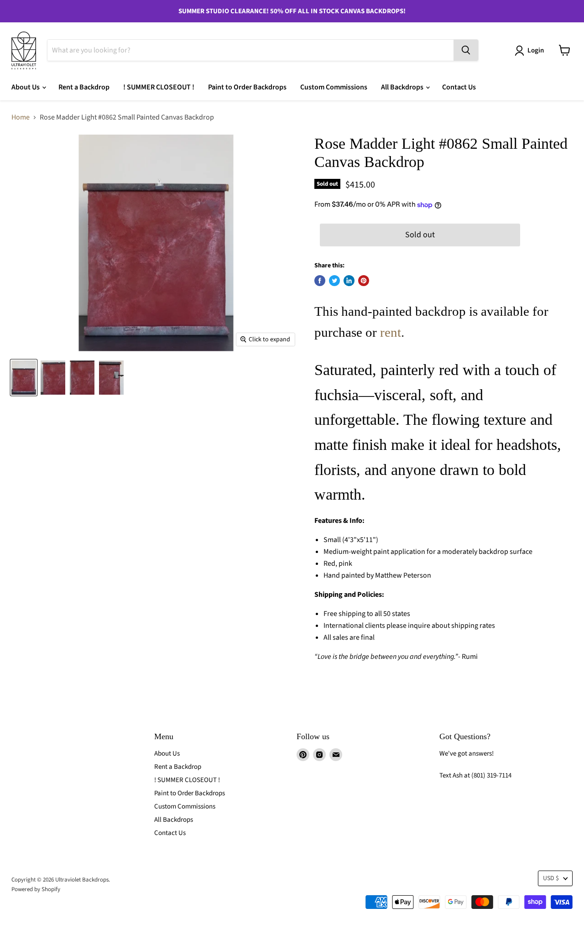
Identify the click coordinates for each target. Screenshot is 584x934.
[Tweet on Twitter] (334, 280)
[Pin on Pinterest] (363, 280)
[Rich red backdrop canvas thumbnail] (23, 378)
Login (535, 50)
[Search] (466, 50)
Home (20, 117)
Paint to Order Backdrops (247, 87)
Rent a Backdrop (84, 87)
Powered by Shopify (35, 889)
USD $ (551, 878)
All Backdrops (403, 87)
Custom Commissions (333, 87)
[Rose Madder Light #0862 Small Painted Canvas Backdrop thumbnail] (82, 378)
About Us (26, 87)
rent (390, 332)
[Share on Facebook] (319, 280)
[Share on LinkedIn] (349, 280)
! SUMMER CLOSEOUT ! (158, 87)
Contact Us (459, 87)
